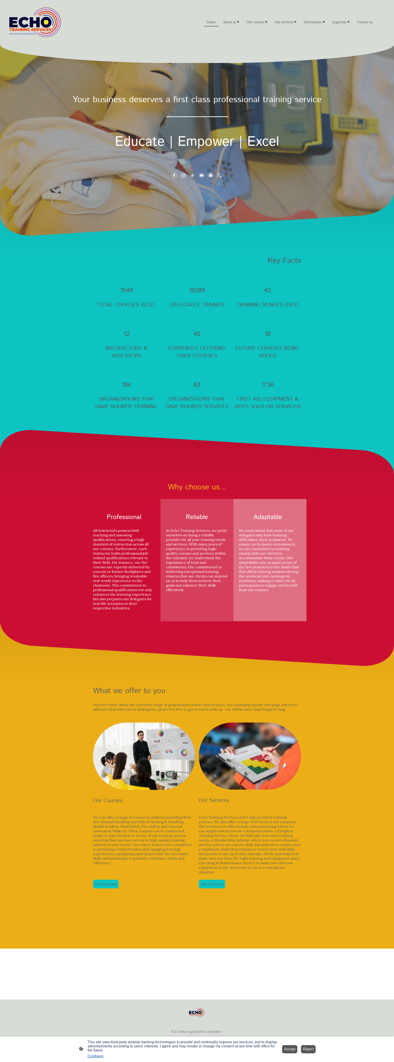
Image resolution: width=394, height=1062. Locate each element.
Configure (96, 1056)
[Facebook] (174, 175)
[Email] (210, 175)
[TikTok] (192, 175)
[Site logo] (35, 22)
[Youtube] (201, 175)
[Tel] (220, 175)
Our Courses (106, 884)
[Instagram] (183, 175)
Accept (289, 1049)
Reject (308, 1049)
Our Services (212, 884)
